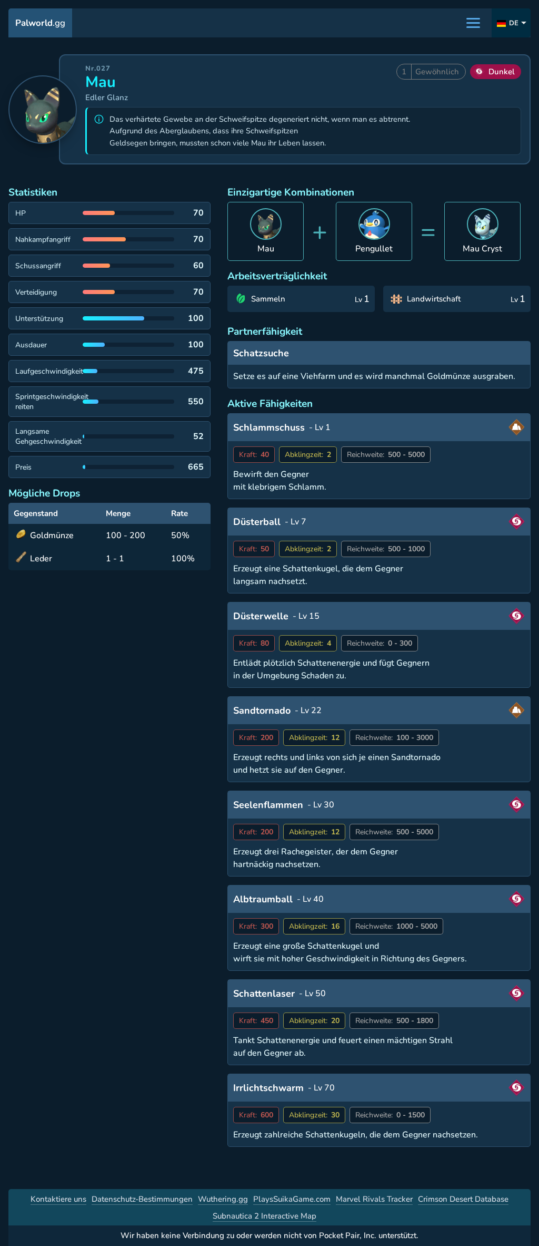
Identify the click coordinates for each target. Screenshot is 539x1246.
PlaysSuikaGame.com (292, 1199)
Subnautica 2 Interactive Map (264, 1216)
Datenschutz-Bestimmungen (142, 1199)
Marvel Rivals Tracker (374, 1199)
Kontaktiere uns (58, 1199)
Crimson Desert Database (463, 1199)
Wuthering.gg (223, 1199)
